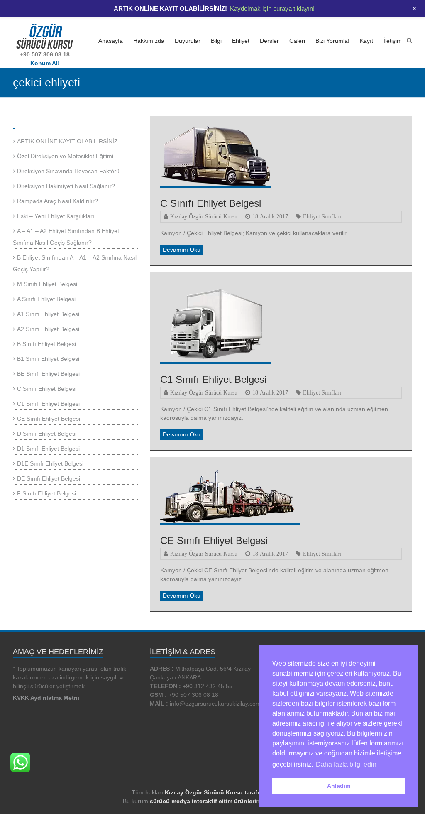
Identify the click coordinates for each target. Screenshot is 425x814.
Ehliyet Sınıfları (322, 216)
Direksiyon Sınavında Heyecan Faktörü (68, 171)
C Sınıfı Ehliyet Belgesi (210, 203)
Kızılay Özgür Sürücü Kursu (203, 216)
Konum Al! (45, 63)
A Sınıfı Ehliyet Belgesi (46, 299)
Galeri (297, 40)
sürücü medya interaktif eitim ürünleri (203, 801)
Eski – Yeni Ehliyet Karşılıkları (55, 216)
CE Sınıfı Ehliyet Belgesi (214, 540)
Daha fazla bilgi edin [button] (346, 764)
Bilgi (216, 40)
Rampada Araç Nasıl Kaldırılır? (57, 201)
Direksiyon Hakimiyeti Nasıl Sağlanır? (66, 186)
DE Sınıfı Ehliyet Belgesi (48, 478)
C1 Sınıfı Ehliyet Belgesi (213, 379)
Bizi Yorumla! (332, 40)
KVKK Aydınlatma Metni (46, 697)
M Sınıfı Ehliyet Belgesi (47, 284)
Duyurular (187, 40)
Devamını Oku (181, 249)
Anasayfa (110, 40)
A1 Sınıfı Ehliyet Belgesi (48, 314)
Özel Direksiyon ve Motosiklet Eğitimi (65, 156)
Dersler (269, 40)
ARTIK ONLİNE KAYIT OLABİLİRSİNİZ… (70, 141)
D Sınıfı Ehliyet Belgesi (46, 433)
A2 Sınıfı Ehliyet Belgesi (48, 329)
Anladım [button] (338, 785)
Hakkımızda (148, 40)
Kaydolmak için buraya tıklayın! (272, 8)
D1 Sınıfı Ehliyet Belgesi (48, 448)
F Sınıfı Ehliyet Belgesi (46, 493)
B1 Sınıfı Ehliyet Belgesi (48, 359)
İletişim (392, 40)
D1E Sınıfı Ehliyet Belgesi (50, 463)
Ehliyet (240, 40)
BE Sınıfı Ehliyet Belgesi (48, 373)
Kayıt (366, 40)
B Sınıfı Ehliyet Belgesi (46, 344)
